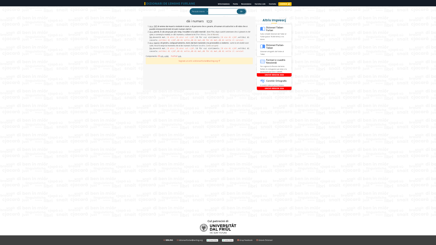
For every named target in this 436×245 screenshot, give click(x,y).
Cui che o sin (260, 4)
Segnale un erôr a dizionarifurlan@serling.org (198, 61)
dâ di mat (196, 40)
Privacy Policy (213, 240)
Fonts (235, 4)
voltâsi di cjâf (167, 40)
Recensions (246, 4)
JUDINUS (283, 4)
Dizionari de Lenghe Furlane (170, 4)
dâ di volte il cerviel (231, 40)
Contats (272, 4)
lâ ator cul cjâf (185, 37)
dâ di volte (183, 40)
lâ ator (171, 37)
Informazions (224, 4)
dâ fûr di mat (210, 40)
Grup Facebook (246, 240)
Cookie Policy (228, 240)
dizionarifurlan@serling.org (191, 240)
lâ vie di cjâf (229, 37)
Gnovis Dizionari (265, 240)
